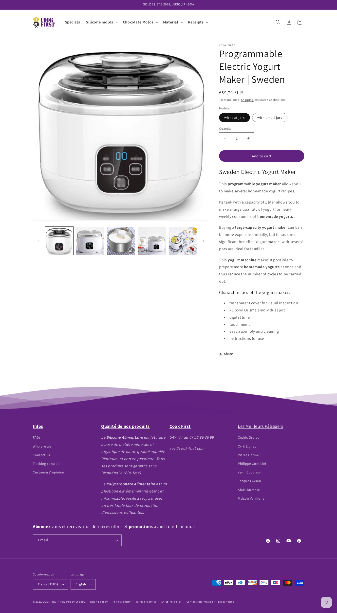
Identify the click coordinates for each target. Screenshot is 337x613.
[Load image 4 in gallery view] (121, 241)
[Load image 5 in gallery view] (152, 241)
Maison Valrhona (251, 498)
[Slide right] (203, 241)
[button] (101, 22)
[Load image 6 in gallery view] (183, 241)
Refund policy (99, 601)
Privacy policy (121, 601)
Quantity (225, 128)
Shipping (247, 100)
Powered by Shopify (72, 601)
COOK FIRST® (51, 601)
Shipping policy (171, 601)
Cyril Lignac (247, 446)
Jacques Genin (249, 481)
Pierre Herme (248, 455)
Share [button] (228, 353)
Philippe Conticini (252, 463)
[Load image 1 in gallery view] (59, 241)
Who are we (42, 446)
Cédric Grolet (248, 437)
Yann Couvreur (249, 472)
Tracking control (46, 463)
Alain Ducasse (249, 490)
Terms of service (146, 601)
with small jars (269, 117)
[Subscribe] (116, 540)
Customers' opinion (48, 472)
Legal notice (226, 601)
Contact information (200, 601)
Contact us (41, 455)
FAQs (36, 437)
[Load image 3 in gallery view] (90, 241)
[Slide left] (38, 241)
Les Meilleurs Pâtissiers (260, 426)
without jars (234, 117)
